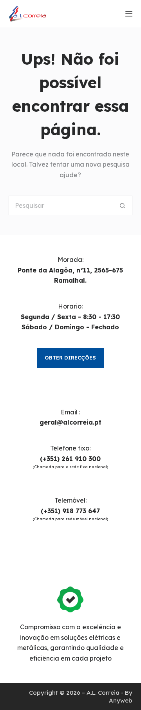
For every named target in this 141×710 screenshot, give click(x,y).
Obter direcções (70, 357)
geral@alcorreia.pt (70, 422)
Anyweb (120, 700)
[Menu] (128, 13)
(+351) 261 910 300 (70, 459)
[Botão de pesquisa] (122, 205)
